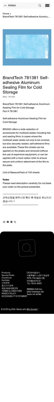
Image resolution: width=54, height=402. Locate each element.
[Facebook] (7, 221)
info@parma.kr (34, 280)
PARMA (12, 5)
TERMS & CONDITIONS (12, 291)
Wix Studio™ (32, 309)
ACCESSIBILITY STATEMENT (14, 296)
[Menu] (47, 6)
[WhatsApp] (4, 221)
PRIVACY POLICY (9, 293)
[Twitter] (15, 221)
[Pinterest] (11, 221)
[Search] (40, 5)
